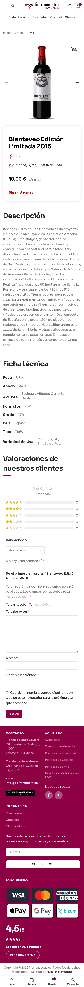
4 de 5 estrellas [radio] (46, 604)
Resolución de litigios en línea (62, 775)
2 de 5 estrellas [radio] (40, 604)
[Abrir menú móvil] (5, 6)
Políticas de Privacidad (60, 753)
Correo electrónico (22, 675)
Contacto (12, 820)
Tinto (31, 33)
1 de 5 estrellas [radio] (36, 604)
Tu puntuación (18, 604)
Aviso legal (52, 740)
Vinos (19, 33)
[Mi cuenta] (13, 6)
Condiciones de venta (60, 746)
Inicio (7, 33)
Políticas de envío (57, 766)
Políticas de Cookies (59, 760)
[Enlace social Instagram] (59, 795)
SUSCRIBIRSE (43, 864)
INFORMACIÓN (17, 806)
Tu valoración (17, 612)
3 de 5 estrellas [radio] (43, 604)
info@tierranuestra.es (22, 783)
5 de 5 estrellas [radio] (50, 604)
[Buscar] (70, 6)
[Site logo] (42, 6)
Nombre (13, 658)
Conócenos (14, 813)
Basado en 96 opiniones (23, 947)
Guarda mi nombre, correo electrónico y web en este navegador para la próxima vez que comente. (39, 698)
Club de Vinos (15, 826)
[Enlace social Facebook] (49, 795)
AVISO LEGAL (54, 733)
